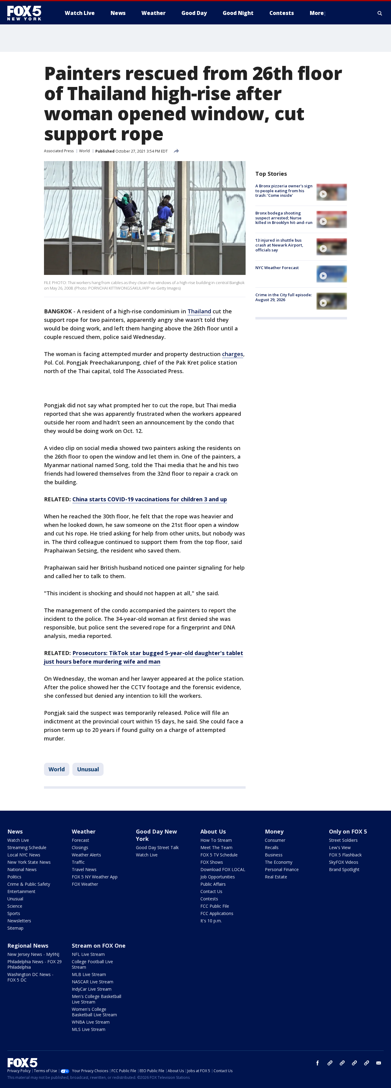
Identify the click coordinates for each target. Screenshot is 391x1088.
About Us (213, 831)
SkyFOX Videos (343, 862)
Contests (209, 899)
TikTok (342, 1063)
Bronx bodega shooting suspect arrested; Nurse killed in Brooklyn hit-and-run (283, 217)
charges (232, 354)
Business (274, 855)
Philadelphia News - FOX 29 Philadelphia (34, 964)
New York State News (29, 862)
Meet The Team (216, 847)
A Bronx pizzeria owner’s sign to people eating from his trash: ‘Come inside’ (283, 190)
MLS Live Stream (88, 1029)
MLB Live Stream (89, 974)
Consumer (275, 840)
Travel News (84, 869)
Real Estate (276, 877)
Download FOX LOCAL (222, 869)
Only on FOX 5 (348, 831)
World (84, 150)
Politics (14, 877)
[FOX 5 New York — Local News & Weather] (27, 13)
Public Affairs (213, 884)
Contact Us (211, 891)
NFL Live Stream (88, 954)
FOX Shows (211, 862)
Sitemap (15, 928)
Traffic (78, 862)
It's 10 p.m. (211, 921)
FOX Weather (85, 884)
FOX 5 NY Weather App (95, 877)
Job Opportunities (217, 877)
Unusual (88, 769)
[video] (331, 192)
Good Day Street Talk (157, 847)
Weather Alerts (86, 855)
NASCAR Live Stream (92, 982)
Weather (84, 831)
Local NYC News (23, 855)
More (317, 12)
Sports (13, 913)
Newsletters (19, 921)
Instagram (330, 1063)
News (15, 831)
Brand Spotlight (344, 869)
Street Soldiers (343, 840)
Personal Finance (282, 869)
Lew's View (340, 847)
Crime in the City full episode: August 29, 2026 (283, 297)
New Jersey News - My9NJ (33, 954)
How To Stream (216, 840)
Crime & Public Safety (28, 884)
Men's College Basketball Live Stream (96, 999)
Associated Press (59, 150)
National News (22, 869)
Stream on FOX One (99, 945)
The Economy (278, 862)
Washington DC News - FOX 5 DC (30, 977)
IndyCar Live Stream (91, 989)
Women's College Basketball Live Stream (94, 1012)
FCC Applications (216, 913)
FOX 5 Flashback (345, 855)
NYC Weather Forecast (277, 267)
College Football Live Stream (92, 964)
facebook (318, 1063)
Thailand (199, 311)
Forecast (80, 840)
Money (274, 831)
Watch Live (18, 840)
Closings (80, 847)
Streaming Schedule (26, 847)
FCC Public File (214, 906)
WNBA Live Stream (91, 1022)
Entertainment (21, 891)
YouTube (354, 1063)
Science (14, 906)
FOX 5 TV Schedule (219, 855)
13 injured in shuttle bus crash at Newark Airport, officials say (279, 245)
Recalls (272, 847)
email (379, 1063)
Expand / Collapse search (380, 13)
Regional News (27, 945)
